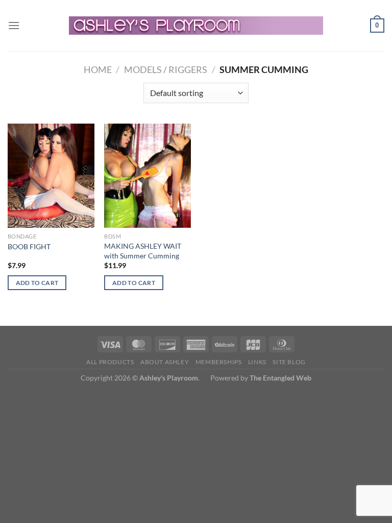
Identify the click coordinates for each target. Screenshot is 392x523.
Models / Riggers (165, 69)
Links (257, 362)
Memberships (218, 362)
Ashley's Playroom (168, 377)
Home (98, 69)
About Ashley (164, 362)
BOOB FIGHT (29, 246)
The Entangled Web (280, 377)
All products (110, 362)
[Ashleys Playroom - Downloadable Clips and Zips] (196, 25)
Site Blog (289, 362)
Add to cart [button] (37, 282)
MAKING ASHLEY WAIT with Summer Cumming (142, 251)
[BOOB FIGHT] (51, 176)
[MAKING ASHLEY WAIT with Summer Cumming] (147, 176)
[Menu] (14, 25)
